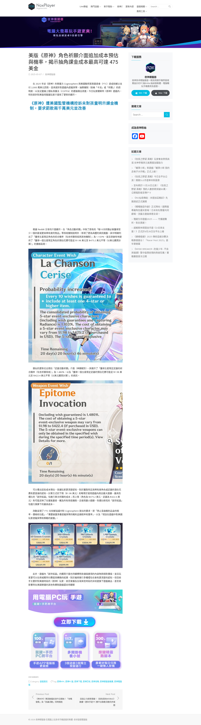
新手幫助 (108, 6)
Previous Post (54, 698)
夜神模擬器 (50, 74)
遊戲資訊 (44, 681)
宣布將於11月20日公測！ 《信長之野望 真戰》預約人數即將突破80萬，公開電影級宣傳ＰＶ (149, 189)
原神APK (60, 681)
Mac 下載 (162, 92)
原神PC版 (69, 681)
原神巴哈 (86, 681)
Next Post (97, 699)
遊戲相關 (141, 6)
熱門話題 (95, 6)
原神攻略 (95, 681)
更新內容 (130, 6)
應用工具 (141, 11)
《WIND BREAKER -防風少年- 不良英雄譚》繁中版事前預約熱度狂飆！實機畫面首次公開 (150, 252)
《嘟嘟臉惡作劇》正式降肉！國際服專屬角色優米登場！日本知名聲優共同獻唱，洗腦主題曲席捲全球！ (150, 210)
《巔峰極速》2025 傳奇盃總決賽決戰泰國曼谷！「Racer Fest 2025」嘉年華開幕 (149, 240)
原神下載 (78, 681)
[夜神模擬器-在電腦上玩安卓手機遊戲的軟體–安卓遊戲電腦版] (100, 32)
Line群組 (84, 6)
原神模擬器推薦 (106, 681)
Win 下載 (143, 92)
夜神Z (120, 6)
